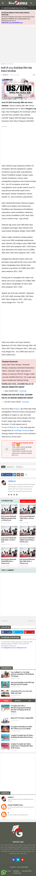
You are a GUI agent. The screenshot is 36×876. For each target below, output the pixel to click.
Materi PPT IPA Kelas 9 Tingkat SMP (22, 718)
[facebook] (9, 495)
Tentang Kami (6, 871)
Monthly (18, 700)
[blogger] (16, 495)
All (29, 700)
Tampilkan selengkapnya (27, 501)
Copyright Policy (27, 871)
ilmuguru (16, 409)
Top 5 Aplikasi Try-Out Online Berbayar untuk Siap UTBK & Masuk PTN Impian (22, 674)
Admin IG (12, 481)
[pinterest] (14, 495)
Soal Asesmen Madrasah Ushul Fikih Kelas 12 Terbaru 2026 (8, 561)
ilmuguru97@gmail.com (10, 427)
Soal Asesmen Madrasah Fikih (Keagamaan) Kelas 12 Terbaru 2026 (8, 518)
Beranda (3, 64)
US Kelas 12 (19, 467)
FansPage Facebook (21, 430)
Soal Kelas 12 (10, 64)
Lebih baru (5, 621)
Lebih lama (31, 621)
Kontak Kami (17, 873)
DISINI (16, 455)
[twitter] (11, 495)
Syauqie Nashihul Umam (15, 805)
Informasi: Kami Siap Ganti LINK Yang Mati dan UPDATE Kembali (22, 683)
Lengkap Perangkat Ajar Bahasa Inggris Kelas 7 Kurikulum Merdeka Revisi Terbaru (22, 746)
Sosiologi (22, 391)
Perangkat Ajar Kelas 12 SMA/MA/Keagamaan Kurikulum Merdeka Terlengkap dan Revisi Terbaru (21, 709)
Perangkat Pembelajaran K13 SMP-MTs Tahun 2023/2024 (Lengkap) (22, 728)
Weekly (6, 700)
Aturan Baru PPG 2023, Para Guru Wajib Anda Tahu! (21, 692)
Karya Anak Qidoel (22, 867)
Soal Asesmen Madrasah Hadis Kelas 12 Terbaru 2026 (8, 540)
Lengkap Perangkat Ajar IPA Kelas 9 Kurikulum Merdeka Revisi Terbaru (22, 736)
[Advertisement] (18, 42)
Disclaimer (16, 871)
